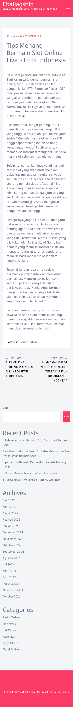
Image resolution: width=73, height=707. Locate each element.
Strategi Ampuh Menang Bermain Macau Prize (31, 479)
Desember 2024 (13, 532)
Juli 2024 (8, 564)
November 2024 (13, 539)
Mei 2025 (9, 500)
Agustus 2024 (11, 558)
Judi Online (9, 630)
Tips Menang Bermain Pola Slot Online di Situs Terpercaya (19, 367)
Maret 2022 (10, 583)
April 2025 (9, 507)
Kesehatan (9, 636)
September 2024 (13, 551)
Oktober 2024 (12, 545)
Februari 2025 (11, 519)
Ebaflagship (18, 4)
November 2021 (13, 590)
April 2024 (9, 571)
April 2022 (9, 577)
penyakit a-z (10, 643)
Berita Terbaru (29, 342)
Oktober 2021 (12, 596)
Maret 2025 (10, 513)
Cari (5, 407)
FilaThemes (63, 692)
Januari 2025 (11, 526)
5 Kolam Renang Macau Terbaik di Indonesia (30, 473)
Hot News (9, 624)
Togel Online (11, 649)
